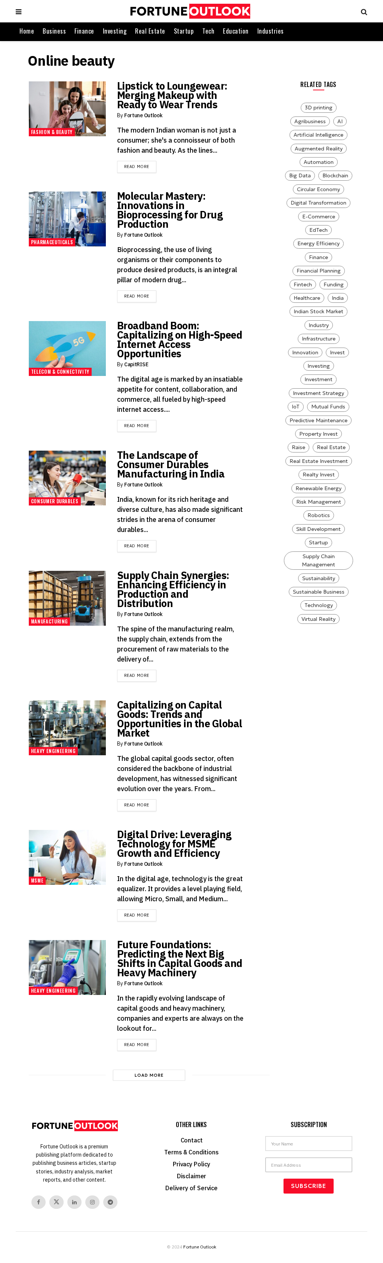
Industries (270, 30)
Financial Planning (319, 270)
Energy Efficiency (318, 243)
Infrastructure (318, 338)
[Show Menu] (18, 11)
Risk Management (318, 501)
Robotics (318, 515)
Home (26, 30)
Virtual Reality (318, 619)
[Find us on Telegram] (110, 1202)
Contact (192, 1140)
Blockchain (335, 175)
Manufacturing (49, 621)
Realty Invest (319, 474)
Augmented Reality (319, 148)
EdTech (318, 230)
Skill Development (318, 529)
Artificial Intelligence (318, 134)
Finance (84, 30)
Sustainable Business (318, 591)
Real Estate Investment (318, 461)
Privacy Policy (191, 1164)
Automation (319, 162)
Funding (334, 284)
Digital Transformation (318, 202)
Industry (319, 325)
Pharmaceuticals (52, 242)
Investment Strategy (318, 393)
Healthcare (307, 298)
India (338, 298)
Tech (208, 30)
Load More (149, 1075)
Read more (140, 166)
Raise (298, 447)
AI (340, 121)
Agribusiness (310, 121)
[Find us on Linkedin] (74, 1202)
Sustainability (318, 578)
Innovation (305, 352)
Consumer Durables (55, 501)
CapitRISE (136, 364)
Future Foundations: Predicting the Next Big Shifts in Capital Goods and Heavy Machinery (179, 958)
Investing (115, 30)
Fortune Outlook (143, 115)
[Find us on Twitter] (56, 1202)
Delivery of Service (191, 1188)
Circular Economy (318, 189)
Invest (337, 352)
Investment (318, 379)
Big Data (300, 175)
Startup (184, 30)
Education (236, 30)
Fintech (303, 284)
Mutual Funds (328, 406)
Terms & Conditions (191, 1152)
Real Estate (150, 30)
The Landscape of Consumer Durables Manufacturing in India (170, 464)
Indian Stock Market (318, 311)
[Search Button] (362, 11)
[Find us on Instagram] (92, 1202)
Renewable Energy (318, 488)
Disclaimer (191, 1176)
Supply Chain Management (318, 560)
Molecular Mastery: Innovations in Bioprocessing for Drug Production (170, 209)
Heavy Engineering (53, 751)
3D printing (319, 107)
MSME (37, 880)
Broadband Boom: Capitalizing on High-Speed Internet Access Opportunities (179, 339)
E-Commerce (318, 216)
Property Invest (318, 433)
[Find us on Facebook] (38, 1202)
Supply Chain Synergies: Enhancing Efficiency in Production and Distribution (173, 589)
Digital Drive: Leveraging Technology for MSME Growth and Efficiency (174, 843)
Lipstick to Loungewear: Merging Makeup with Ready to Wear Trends (172, 95)
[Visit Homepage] (189, 11)
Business (54, 30)
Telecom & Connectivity (60, 371)
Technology (318, 605)
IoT (296, 406)
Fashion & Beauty (52, 132)
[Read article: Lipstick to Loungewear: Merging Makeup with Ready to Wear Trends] (67, 108)
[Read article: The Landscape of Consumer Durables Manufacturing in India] (67, 478)
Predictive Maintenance (318, 420)
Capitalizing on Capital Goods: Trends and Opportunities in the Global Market (179, 718)
